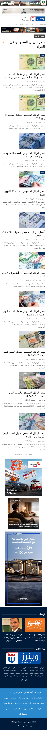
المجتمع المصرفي (13, 709)
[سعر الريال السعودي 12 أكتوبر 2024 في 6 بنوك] (32, 260)
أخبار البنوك (17, 692)
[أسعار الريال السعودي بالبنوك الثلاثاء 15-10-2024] (32, 220)
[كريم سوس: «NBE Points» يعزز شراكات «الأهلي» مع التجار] (12, 625)
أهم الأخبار (41, 254)
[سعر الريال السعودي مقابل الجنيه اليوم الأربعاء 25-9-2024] (32, 421)
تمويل (6, 698)
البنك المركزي (37, 698)
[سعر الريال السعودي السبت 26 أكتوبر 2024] (32, 179)
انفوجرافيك (23, 714)
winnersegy (28, 726)
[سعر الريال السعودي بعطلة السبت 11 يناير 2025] (32, 102)
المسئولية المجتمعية (23, 703)
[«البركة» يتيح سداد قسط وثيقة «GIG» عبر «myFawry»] (35, 625)
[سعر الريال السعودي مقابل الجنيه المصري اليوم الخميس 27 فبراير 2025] (32, 62)
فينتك (38, 709)
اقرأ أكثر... (23, 680)
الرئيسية (38, 692)
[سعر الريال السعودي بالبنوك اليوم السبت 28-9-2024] (32, 380)
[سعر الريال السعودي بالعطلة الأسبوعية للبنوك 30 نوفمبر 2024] (32, 141)
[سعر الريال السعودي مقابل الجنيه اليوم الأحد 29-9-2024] (32, 339)
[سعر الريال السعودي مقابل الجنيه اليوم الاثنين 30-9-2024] (32, 299)
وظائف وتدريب (28, 709)
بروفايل (14, 698)
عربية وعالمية (38, 703)
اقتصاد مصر (8, 703)
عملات (42, 55)
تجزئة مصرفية (24, 698)
